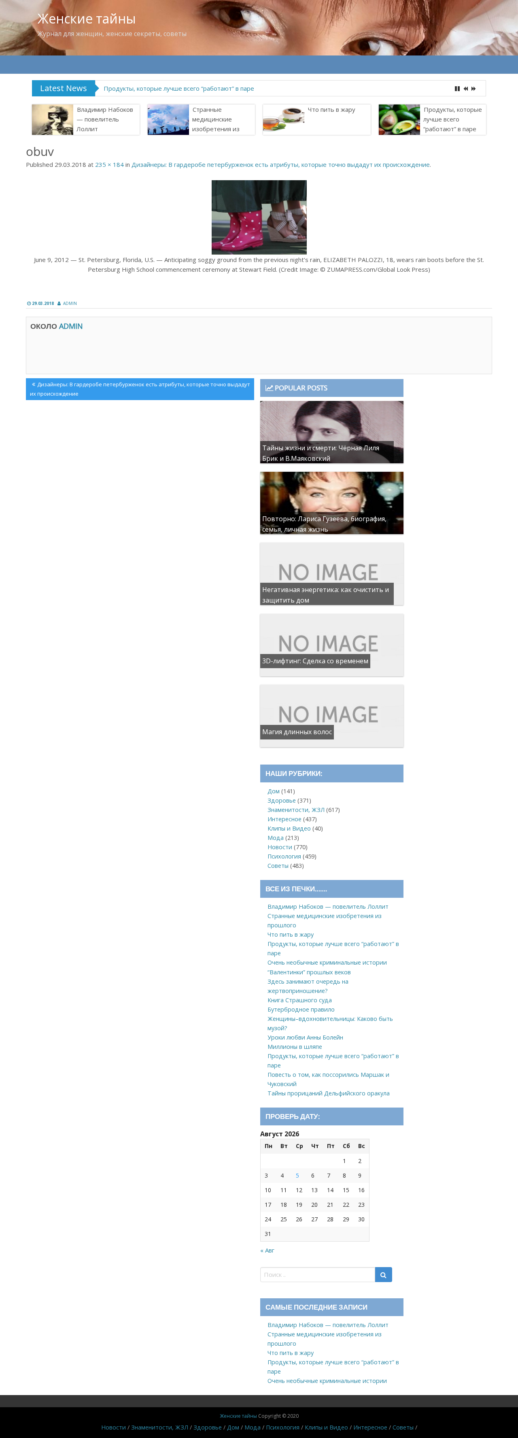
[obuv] (259, 217)
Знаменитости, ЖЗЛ (296, 810)
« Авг (267, 1250)
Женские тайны (87, 18)
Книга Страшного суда (299, 1000)
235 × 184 (109, 164)
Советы (278, 865)
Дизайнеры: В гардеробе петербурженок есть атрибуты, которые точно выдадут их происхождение (281, 164)
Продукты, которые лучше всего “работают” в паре (179, 88)
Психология (284, 856)
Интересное (284, 819)
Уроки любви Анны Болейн (305, 1037)
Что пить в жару (331, 109)
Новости (279, 847)
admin (70, 303)
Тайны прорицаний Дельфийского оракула (328, 1093)
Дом (273, 791)
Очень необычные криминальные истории (327, 962)
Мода (275, 837)
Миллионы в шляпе (294, 1046)
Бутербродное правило (301, 1009)
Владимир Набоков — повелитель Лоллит (104, 119)
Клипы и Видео (289, 828)
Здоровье (281, 800)
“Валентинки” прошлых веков (309, 972)
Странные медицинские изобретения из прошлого (216, 124)
